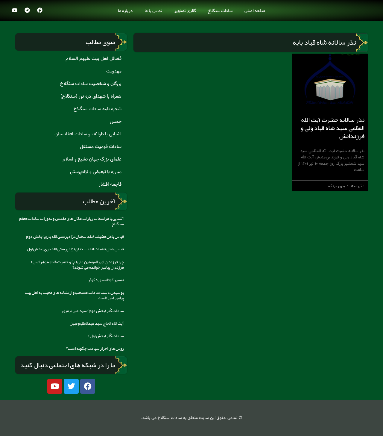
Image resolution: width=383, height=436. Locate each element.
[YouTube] (14, 10)
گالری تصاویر (185, 10)
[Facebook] (39, 10)
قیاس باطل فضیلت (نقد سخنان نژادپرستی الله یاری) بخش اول (75, 249)
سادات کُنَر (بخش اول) (106, 335)
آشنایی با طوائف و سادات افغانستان (87, 134)
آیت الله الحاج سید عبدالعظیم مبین (97, 323)
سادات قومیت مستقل (100, 147)
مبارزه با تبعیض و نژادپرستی (95, 172)
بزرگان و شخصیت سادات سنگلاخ (90, 84)
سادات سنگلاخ (220, 10)
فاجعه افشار (110, 184)
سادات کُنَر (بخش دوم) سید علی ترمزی (93, 310)
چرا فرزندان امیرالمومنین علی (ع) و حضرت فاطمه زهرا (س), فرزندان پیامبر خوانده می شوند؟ (77, 264)
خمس (115, 121)
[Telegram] (27, 10)
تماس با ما (153, 10)
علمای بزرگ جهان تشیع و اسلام (92, 159)
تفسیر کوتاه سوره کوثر (106, 279)
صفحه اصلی (254, 10)
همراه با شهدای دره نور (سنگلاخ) (90, 96)
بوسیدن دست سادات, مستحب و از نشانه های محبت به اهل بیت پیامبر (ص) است (74, 295)
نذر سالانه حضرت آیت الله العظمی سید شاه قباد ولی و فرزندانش (332, 128)
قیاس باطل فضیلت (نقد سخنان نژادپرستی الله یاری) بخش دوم (75, 236)
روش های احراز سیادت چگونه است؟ (95, 348)
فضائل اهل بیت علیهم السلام (93, 59)
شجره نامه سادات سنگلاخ (97, 109)
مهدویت (113, 71)
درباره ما (125, 10)
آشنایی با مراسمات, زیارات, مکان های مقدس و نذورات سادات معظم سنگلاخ (71, 221)
